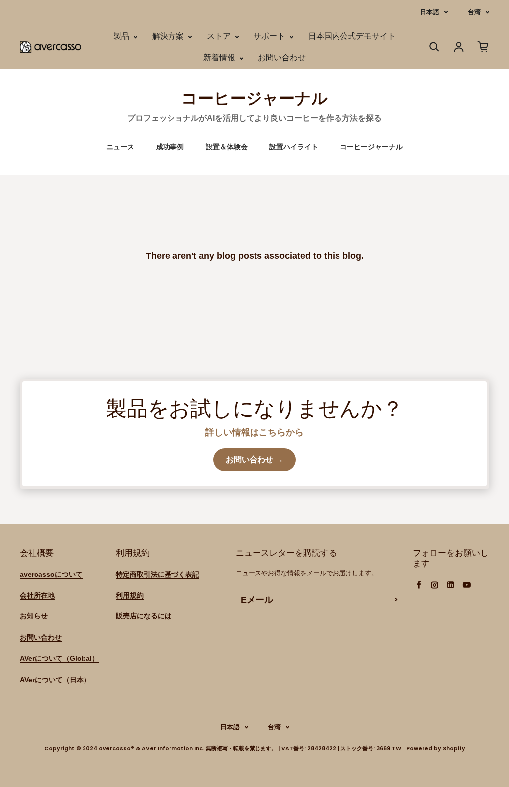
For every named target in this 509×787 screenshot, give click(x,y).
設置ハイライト (293, 147)
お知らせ (34, 616)
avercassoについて (51, 574)
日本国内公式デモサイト (352, 36)
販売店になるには (143, 616)
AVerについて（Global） (59, 658)
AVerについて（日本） (55, 680)
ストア (220, 36)
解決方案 (169, 36)
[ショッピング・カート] (483, 47)
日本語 (429, 12)
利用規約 (130, 595)
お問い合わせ (282, 57)
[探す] (434, 47)
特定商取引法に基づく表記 (157, 574)
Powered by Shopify (435, 748)
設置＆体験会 (227, 147)
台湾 (474, 12)
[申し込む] (396, 599)
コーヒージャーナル (371, 147)
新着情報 (220, 57)
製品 (122, 36)
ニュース (120, 147)
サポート (270, 36)
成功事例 (170, 147)
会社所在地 (37, 595)
